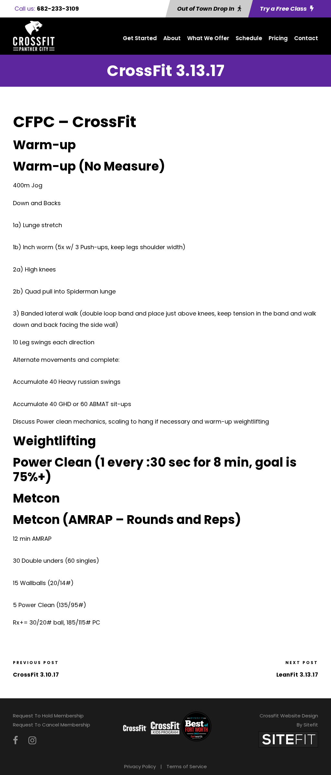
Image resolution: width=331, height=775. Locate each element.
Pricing (278, 38)
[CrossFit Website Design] (288, 739)
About (172, 38)
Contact (306, 38)
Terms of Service (186, 766)
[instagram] (32, 740)
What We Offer (208, 38)
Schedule (249, 38)
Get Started (140, 38)
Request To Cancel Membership (51, 724)
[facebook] (15, 740)
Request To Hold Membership (48, 715)
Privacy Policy (140, 766)
